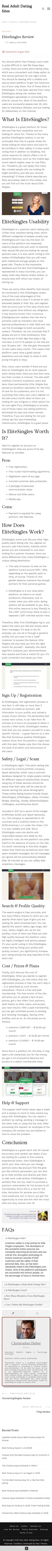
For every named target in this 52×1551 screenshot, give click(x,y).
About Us (14, 1526)
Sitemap (44, 1529)
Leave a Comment (18, 42)
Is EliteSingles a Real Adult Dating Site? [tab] (26, 1284)
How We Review (11, 1529)
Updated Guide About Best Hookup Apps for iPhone (23, 1439)
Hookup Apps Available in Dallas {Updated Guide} (26, 1498)
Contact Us (35, 1526)
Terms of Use (26, 1533)
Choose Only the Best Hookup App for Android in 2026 (25, 1456)
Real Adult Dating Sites (17, 8)
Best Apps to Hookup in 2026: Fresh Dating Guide (26, 1505)
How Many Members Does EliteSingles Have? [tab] (24, 1297)
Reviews (6, 31)
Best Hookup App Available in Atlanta (20, 1490)
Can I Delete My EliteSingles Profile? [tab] (24, 1304)
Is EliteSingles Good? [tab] (16, 1290)
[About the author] (14, 1313)
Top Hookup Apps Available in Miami (19, 1465)
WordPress (31, 1547)
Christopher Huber (26, 1343)
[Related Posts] (38, 1313)
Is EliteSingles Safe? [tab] (16, 1238)
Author (24, 1526)
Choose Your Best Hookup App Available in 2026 (25, 1513)
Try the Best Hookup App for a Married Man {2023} (23, 1481)
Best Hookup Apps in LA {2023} (17, 1448)
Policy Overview (30, 1529)
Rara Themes (41, 1544)
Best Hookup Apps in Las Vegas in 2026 (21, 1473)
